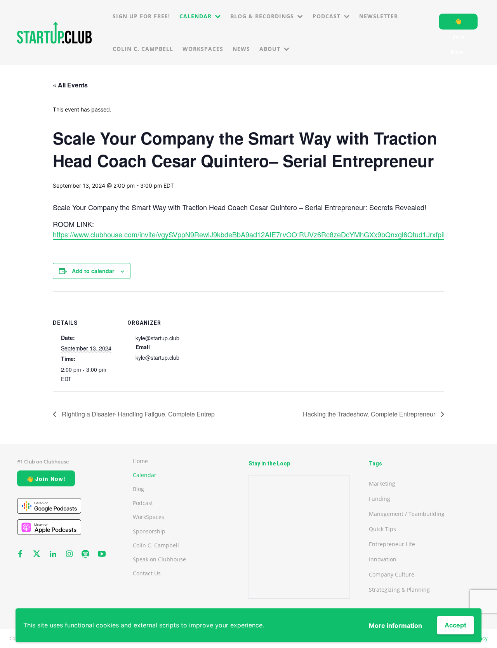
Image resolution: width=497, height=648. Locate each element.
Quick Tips (382, 529)
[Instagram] (69, 554)
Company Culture (391, 574)
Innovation (382, 559)
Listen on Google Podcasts (49, 506)
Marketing (382, 483)
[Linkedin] (53, 554)
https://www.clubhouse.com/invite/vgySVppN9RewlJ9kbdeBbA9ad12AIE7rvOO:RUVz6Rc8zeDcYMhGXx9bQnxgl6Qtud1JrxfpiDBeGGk (262, 234)
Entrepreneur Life (392, 544)
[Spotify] (85, 554)
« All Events (70, 84)
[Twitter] (36, 554)
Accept (455, 625)
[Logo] (54, 32)
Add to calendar (93, 271)
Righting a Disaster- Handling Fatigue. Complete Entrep (137, 413)
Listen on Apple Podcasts (49, 527)
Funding (379, 498)
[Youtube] (101, 554)
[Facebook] (20, 554)
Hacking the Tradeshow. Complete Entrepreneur (370, 413)
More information (395, 625)
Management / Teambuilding (407, 513)
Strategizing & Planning (399, 589)
